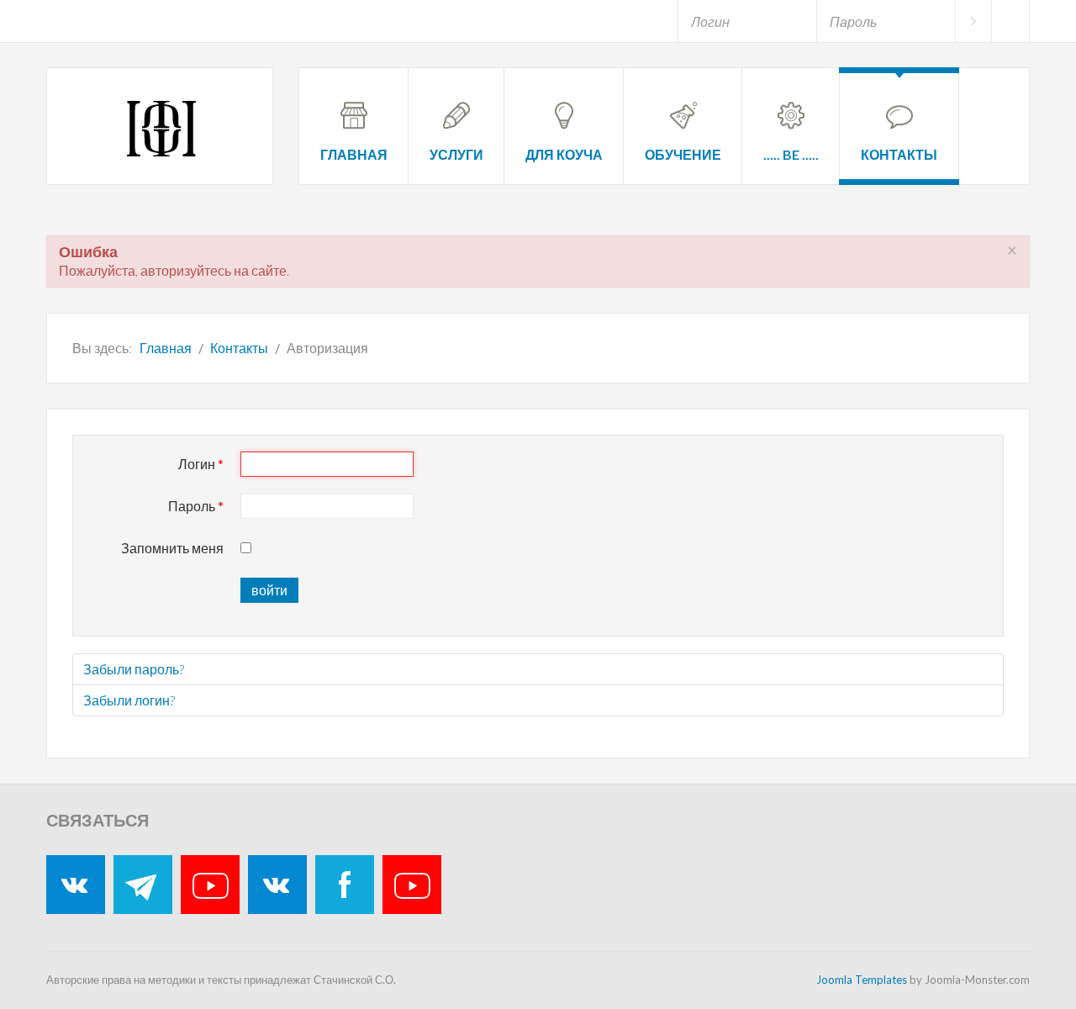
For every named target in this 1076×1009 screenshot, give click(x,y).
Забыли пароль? (133, 669)
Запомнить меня (172, 548)
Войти (973, 21)
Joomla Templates (861, 979)
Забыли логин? (129, 700)
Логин (201, 464)
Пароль (196, 506)
